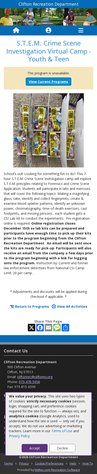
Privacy (24, 463)
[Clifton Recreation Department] (48, 16)
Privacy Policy (19, 436)
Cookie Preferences (49, 463)
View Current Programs (48, 81)
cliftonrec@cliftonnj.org (35, 377)
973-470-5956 (29, 382)
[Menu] (80, 30)
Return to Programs (31, 306)
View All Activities (71, 306)
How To (87, 463)
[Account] (48, 30)
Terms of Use (61, 431)
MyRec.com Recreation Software (57, 470)
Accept (34, 448)
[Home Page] (16, 30)
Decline (62, 448)
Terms (8, 463)
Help (73, 463)
